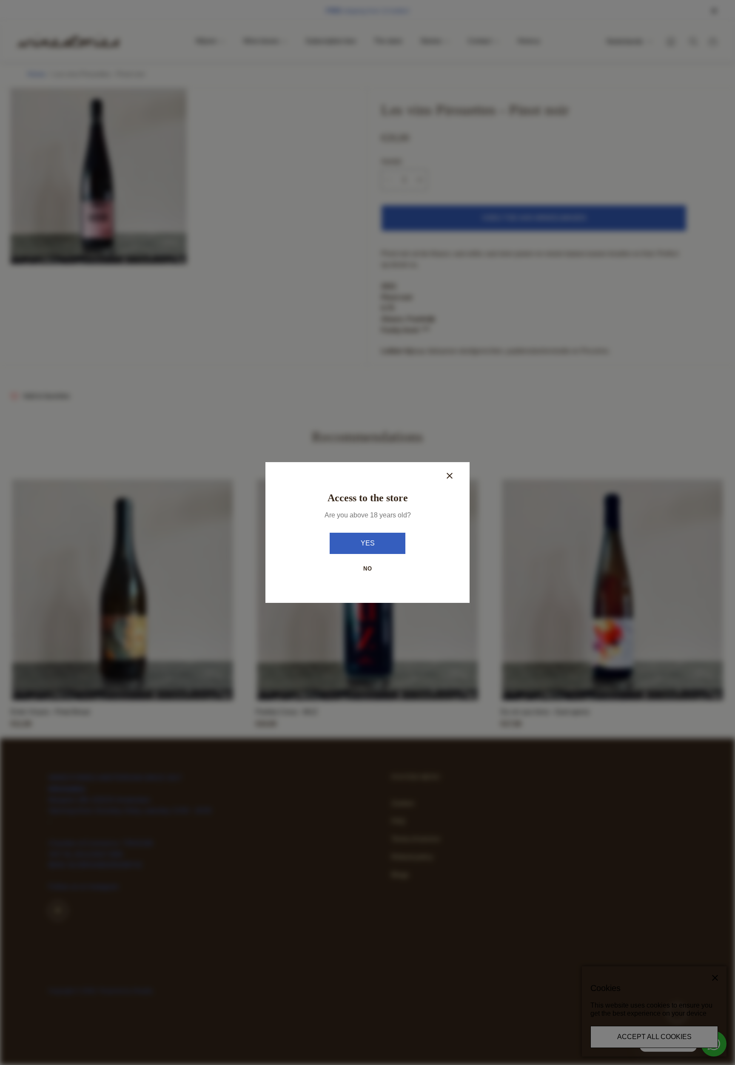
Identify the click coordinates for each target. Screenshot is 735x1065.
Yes (368, 543)
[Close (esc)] (449, 475)
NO (367, 568)
